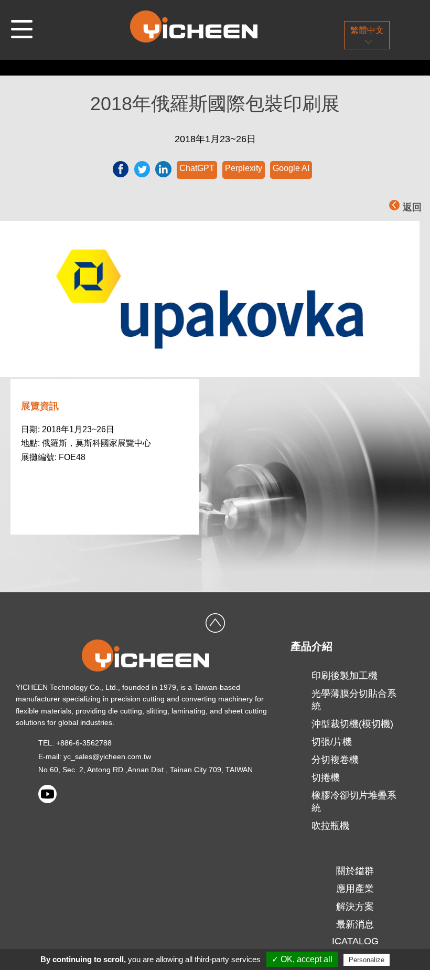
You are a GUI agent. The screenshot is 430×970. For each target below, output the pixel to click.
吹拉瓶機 (330, 825)
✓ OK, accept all (302, 959)
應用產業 (355, 888)
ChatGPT (196, 168)
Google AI (291, 168)
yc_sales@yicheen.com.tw (107, 756)
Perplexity (243, 168)
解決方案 (355, 906)
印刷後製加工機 (344, 675)
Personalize (366, 960)
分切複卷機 (335, 759)
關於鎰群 (355, 871)
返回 (412, 207)
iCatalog (355, 941)
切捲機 (325, 777)
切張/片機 (331, 742)
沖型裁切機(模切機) (352, 724)
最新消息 (355, 924)
